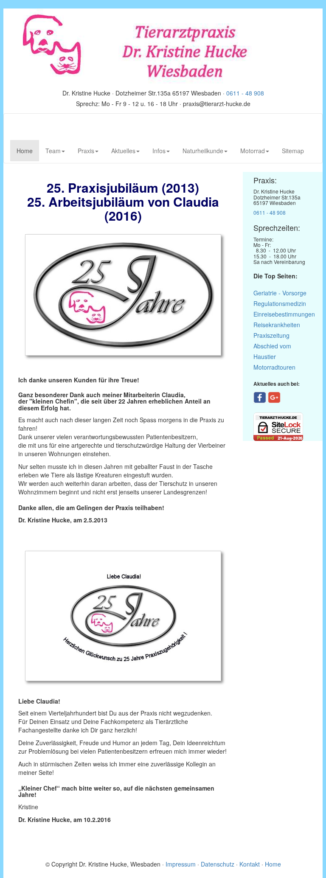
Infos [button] (159, 150)
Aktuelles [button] (123, 150)
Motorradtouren (274, 367)
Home (28, 150)
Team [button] (53, 150)
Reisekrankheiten (276, 324)
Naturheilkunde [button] (203, 150)
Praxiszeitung (271, 335)
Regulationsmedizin (279, 303)
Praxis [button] (86, 150)
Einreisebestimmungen (284, 314)
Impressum (181, 864)
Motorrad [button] (252, 150)
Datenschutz (217, 864)
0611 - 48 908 (245, 93)
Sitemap (293, 150)
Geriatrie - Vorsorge (279, 293)
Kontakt (249, 864)
